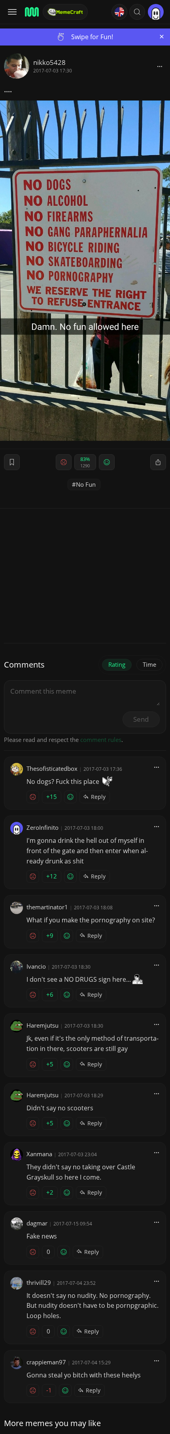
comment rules (100, 740)
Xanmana (39, 1154)
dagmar (37, 1223)
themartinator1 (47, 907)
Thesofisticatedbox (52, 768)
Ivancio (36, 966)
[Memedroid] (31, 12)
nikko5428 (49, 62)
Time (149, 664)
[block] (159, 66)
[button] (137, 12)
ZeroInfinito (42, 827)
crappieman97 (46, 1362)
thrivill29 (39, 1282)
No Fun (86, 484)
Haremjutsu (42, 1025)
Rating (116, 664)
